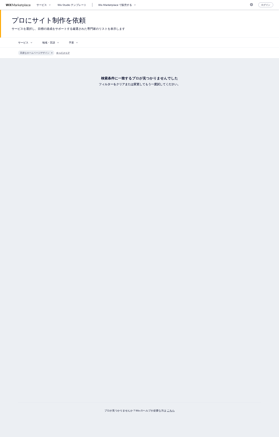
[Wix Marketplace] (18, 5)
